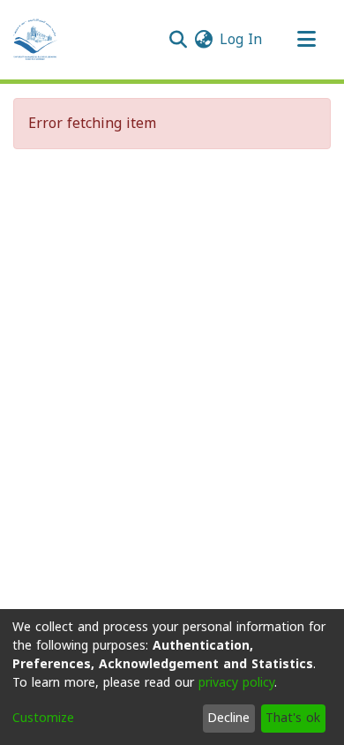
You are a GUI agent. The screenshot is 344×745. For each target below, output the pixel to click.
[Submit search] (178, 39)
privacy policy (236, 683)
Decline (228, 718)
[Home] (35, 40)
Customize (43, 718)
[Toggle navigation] (306, 39)
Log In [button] (242, 39)
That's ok (292, 718)
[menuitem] (203, 39)
